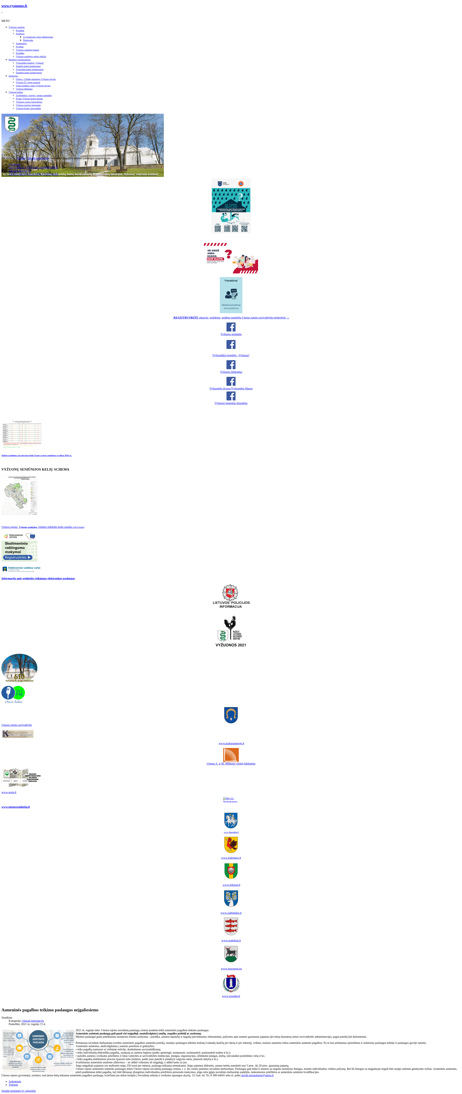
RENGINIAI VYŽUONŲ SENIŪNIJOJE (33, 167)
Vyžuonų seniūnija (17, 27)
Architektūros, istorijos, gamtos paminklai (34, 95)
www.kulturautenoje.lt (231, 743)
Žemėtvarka (28, 40)
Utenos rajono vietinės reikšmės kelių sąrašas (42, 526)
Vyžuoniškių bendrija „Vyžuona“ (30, 63)
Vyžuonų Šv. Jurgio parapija (28, 82)
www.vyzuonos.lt (14, 6)
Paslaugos (20, 33)
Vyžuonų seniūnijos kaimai (27, 50)
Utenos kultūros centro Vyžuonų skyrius (33, 85)
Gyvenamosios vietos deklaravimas (38, 37)
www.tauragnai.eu (231, 968)
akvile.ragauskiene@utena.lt (257, 1075)
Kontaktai (20, 30)
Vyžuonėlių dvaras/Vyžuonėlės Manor (231, 388)
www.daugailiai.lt (231, 832)
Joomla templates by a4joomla (18, 1090)
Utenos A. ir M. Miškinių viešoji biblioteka (231, 763)
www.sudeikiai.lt (231, 940)
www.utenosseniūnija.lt (15, 806)
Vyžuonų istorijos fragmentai (28, 105)
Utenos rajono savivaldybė (16, 725)
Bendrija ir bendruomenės (20, 59)
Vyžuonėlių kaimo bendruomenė (29, 69)
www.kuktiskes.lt (231, 857)
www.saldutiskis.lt (231, 912)
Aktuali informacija (38, 158)
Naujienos (14, 164)
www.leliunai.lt (231, 884)
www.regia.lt (8, 792)
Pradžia (21, 158)
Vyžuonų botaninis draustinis (231, 403)
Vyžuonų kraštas (16, 92)
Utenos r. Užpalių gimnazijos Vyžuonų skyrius (36, 79)
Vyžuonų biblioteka (24, 89)
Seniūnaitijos (21, 43)
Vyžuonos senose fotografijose (29, 102)
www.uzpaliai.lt (231, 996)
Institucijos (13, 76)
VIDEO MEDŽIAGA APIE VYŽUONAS (33, 174)
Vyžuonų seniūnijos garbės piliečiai (31, 56)
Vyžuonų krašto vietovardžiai (28, 108)
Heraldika (20, 53)
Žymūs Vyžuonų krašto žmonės (29, 98)
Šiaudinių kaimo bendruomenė (29, 72)
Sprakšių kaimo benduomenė (28, 66)
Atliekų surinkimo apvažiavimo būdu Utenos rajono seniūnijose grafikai (36, 455)
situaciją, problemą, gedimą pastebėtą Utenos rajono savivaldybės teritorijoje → (231, 317)
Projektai (19, 46)
